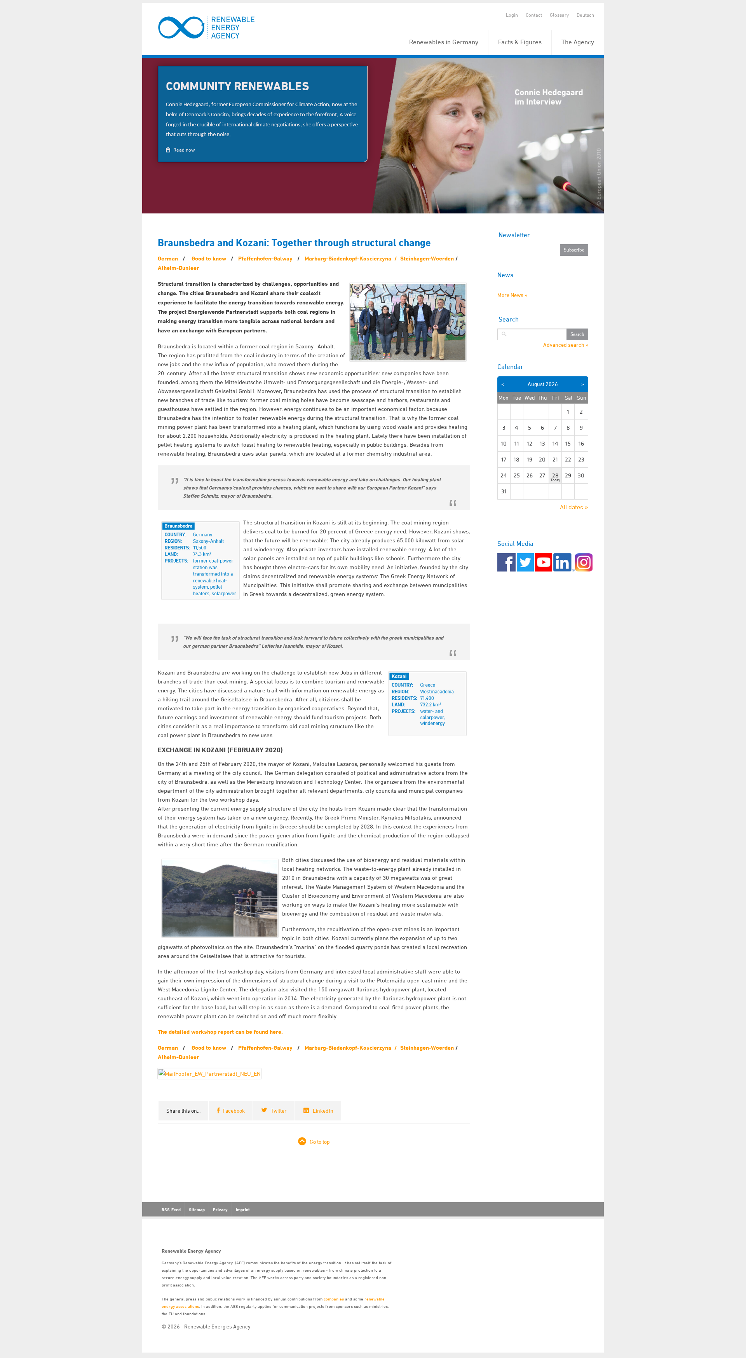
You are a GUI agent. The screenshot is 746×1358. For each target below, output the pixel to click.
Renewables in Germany (443, 42)
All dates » (574, 506)
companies (334, 1298)
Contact (534, 15)
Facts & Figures (520, 42)
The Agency (577, 42)
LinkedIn (323, 1110)
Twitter (279, 1110)
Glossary (559, 15)
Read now (183, 150)
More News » (512, 295)
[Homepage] (206, 28)
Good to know (209, 258)
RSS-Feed (171, 1209)
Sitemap (197, 1209)
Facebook (234, 1110)
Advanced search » (565, 345)
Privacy (220, 1209)
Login (512, 15)
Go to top (320, 1141)
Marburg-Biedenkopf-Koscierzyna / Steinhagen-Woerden (379, 258)
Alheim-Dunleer (178, 267)
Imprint (243, 1209)
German (168, 258)
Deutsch (585, 15)
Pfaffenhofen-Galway (265, 258)
